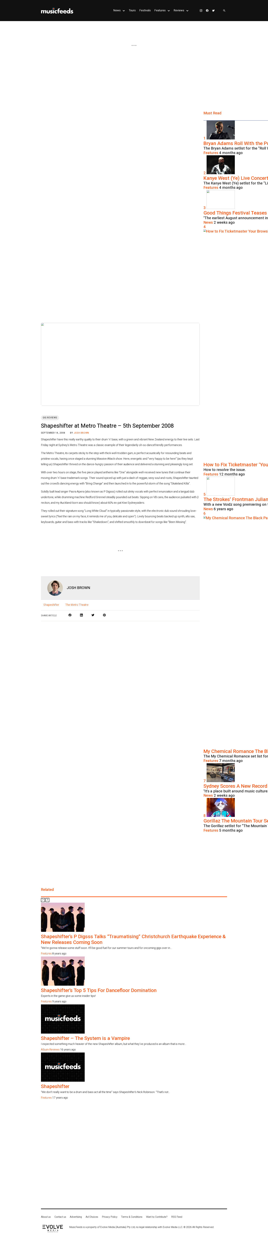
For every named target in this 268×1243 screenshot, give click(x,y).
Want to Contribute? (157, 1217)
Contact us (60, 1217)
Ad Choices (92, 1217)
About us (46, 1217)
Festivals (145, 10)
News (117, 10)
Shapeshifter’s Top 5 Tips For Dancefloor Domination (98, 990)
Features (160, 10)
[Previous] (43, 900)
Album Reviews (50, 1050)
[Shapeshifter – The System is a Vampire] (63, 1033)
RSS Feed (176, 1217)
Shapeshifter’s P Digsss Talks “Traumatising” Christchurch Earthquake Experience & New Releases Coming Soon (133, 939)
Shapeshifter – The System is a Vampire (85, 1038)
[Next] (47, 900)
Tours (132, 10)
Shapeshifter (51, 605)
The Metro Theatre (76, 605)
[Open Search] (224, 11)
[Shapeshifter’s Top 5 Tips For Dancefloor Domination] (63, 985)
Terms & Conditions (131, 1217)
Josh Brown (81, 432)
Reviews (179, 10)
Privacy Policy (109, 1217)
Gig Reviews (50, 417)
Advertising (76, 1217)
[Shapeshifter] (63, 1081)
